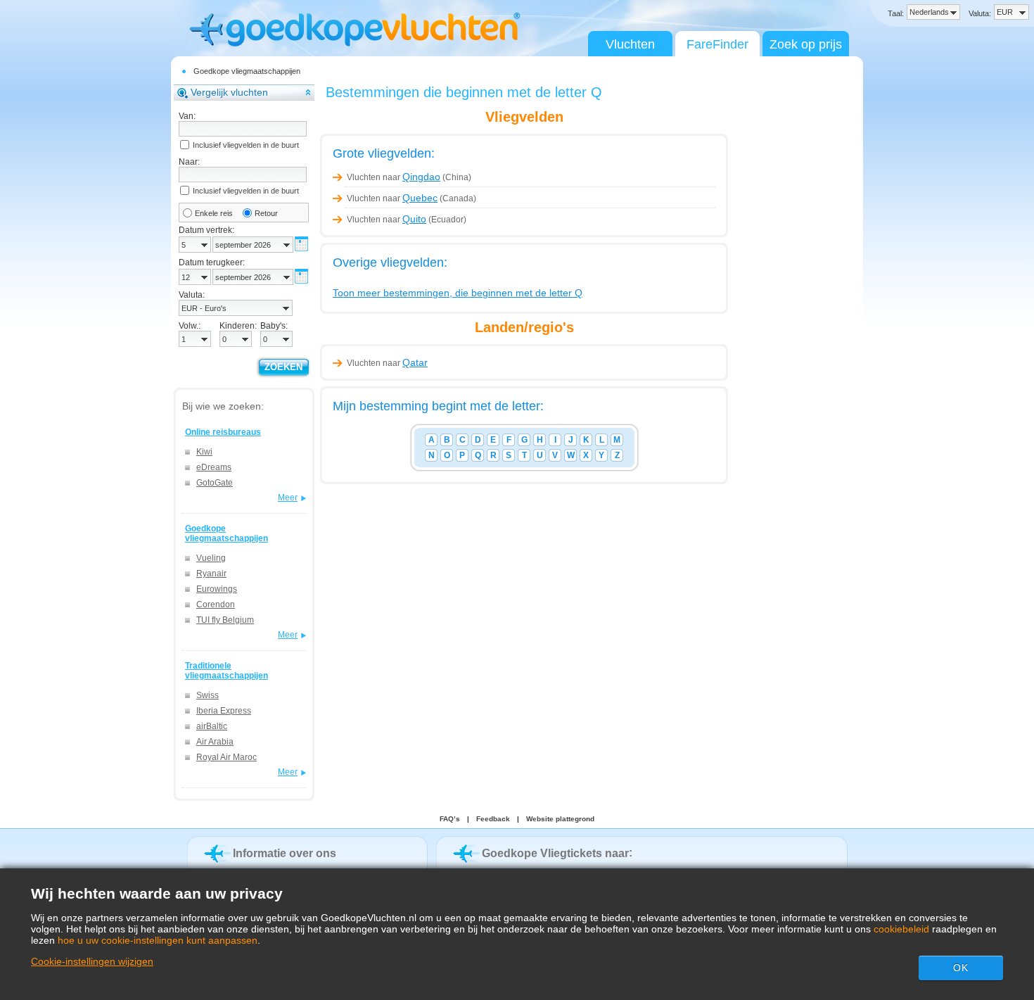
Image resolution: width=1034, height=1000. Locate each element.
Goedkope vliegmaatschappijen (246, 71)
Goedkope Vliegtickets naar (555, 853)
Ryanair (211, 573)
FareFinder (717, 44)
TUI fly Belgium (225, 620)
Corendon (215, 604)
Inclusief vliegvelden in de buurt (246, 145)
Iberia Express (223, 711)
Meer (288, 497)
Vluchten (630, 44)
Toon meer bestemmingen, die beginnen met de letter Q (457, 292)
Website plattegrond (560, 819)
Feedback (493, 819)
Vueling (211, 558)
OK (961, 967)
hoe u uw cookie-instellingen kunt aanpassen (157, 940)
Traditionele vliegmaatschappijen (226, 671)
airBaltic (211, 726)
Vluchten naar (393, 177)
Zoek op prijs (806, 44)
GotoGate (214, 483)
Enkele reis (214, 213)
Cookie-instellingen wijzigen (92, 961)
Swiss (207, 695)
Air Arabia (215, 742)
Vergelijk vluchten (229, 92)
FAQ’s (450, 819)
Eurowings (216, 589)
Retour (266, 213)
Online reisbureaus (223, 432)
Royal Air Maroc (226, 757)
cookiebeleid (901, 929)
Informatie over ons (284, 853)
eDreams (213, 467)
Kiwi (204, 452)
